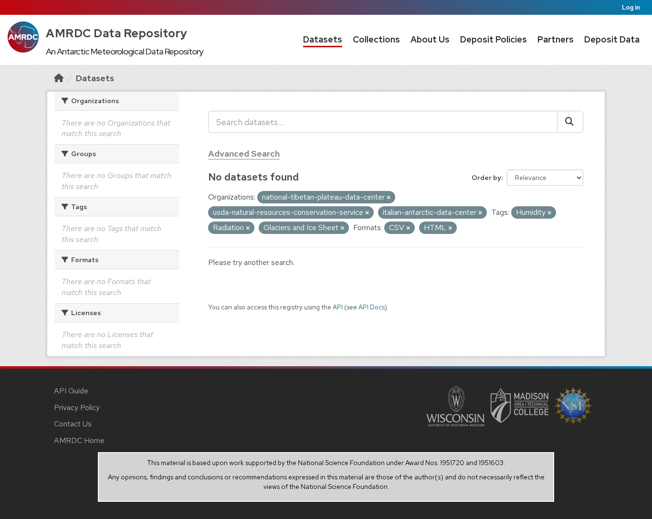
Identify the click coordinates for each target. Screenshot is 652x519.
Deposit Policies (493, 39)
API (338, 307)
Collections (376, 39)
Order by (486, 177)
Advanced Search (244, 153)
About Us (430, 39)
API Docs (371, 307)
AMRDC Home (79, 440)
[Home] (58, 78)
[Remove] (388, 197)
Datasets (322, 39)
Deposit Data (612, 39)
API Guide (71, 391)
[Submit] (570, 122)
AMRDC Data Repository (117, 33)
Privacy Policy (77, 407)
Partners (555, 39)
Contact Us (73, 424)
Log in (631, 7)
